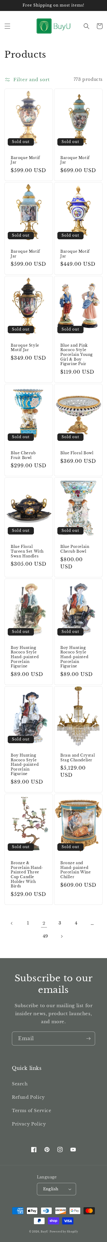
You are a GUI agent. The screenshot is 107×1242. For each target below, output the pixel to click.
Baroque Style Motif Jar (25, 347)
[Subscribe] (88, 1039)
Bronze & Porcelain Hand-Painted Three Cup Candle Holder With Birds (27, 874)
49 (45, 936)
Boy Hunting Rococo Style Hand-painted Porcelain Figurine (25, 656)
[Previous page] (11, 923)
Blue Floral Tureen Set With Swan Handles (27, 551)
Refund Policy (28, 1097)
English (51, 1188)
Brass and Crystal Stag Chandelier (77, 757)
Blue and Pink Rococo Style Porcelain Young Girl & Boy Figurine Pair (76, 354)
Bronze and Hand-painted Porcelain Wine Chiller (75, 870)
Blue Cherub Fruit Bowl (23, 455)
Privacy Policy (29, 1124)
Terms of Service (31, 1110)
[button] (7, 26)
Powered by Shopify (64, 1231)
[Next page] (61, 936)
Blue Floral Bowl (77, 453)
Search (20, 1084)
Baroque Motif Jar (25, 160)
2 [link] (44, 923)
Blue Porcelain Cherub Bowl (74, 549)
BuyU (44, 1231)
